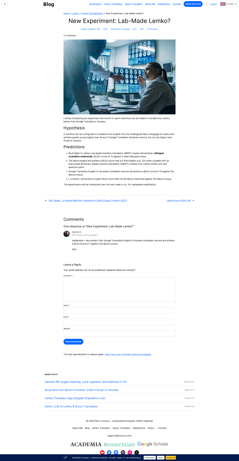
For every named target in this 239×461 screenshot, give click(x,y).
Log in (214, 4)
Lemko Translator (113, 4)
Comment (68, 276)
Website (66, 328)
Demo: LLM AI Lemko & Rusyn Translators (71, 406)
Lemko (75, 13)
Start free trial (193, 4)
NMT (142, 29)
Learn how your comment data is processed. (128, 354)
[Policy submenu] (155, 428)
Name (66, 305)
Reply (74, 249)
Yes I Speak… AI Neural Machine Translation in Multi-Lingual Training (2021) (87, 200)
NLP (135, 29)
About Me (150, 4)
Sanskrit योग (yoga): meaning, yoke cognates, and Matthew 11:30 (86, 381)
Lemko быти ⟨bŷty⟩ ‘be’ (179, 200)
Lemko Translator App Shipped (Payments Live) (75, 398)
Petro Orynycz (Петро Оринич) (84, 235)
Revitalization (152, 29)
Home (66, 13)
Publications (164, 4)
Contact (177, 4)
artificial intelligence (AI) (90, 29)
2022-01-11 (76, 232)
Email (66, 317)
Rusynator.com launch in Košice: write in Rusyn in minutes (81, 390)
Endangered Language (120, 29)
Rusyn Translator (134, 4)
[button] (228, 4)
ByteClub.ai (95, 4)
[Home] (5, 4)
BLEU (105, 29)
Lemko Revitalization (92, 13)
